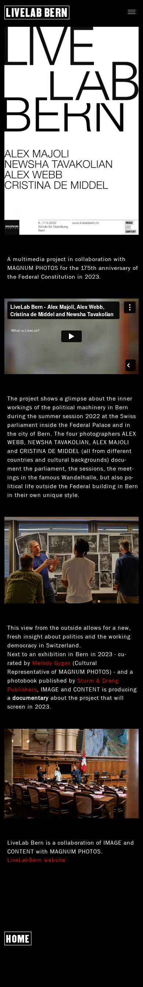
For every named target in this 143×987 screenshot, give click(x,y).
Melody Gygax (51, 663)
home (18, 938)
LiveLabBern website (36, 860)
